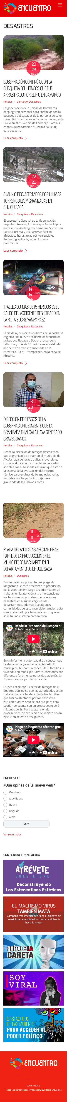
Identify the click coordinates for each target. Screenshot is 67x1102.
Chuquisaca (23, 214)
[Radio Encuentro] (27, 12)
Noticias (8, 101)
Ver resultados (12, 834)
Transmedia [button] (47, 1075)
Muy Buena (16, 798)
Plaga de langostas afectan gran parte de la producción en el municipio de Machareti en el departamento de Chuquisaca (30, 559)
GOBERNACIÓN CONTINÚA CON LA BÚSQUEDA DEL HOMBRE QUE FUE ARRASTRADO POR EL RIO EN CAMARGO (32, 88)
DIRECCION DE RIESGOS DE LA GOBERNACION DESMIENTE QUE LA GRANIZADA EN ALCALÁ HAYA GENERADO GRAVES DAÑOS (32, 428)
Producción (29, 1079)
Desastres (35, 101)
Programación (22, 1075)
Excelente (15, 792)
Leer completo (13, 138)
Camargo (22, 101)
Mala (12, 817)
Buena (13, 805)
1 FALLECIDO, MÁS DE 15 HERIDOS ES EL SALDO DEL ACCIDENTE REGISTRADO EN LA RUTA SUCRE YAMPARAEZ (31, 313)
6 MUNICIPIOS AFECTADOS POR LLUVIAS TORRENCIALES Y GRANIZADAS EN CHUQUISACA (32, 200)
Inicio (8, 1075)
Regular (14, 811)
